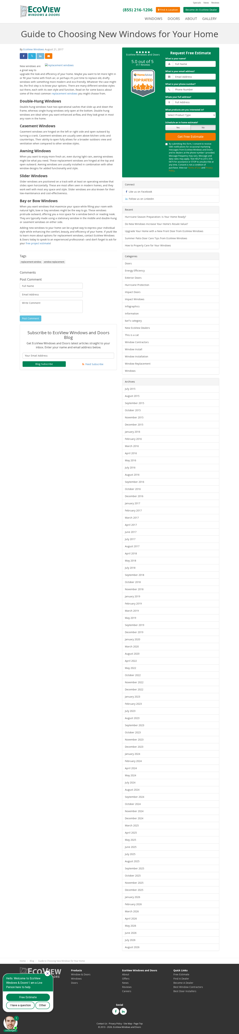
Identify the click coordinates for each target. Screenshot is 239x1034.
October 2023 (133, 732)
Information (132, 313)
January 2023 (132, 696)
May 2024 (130, 775)
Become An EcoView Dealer (201, 9)
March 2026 (132, 911)
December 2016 (134, 496)
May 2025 (130, 839)
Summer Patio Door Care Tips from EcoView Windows (156, 238)
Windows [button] (153, 18)
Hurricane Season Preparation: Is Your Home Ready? (155, 216)
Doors (128, 263)
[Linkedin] (123, 1011)
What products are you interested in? (184, 109)
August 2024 (132, 789)
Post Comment (30, 318)
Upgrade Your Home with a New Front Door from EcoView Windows (164, 231)
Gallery (209, 18)
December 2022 (134, 689)
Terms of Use (194, 167)
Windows (130, 370)
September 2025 (134, 868)
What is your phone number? (180, 84)
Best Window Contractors (188, 987)
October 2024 (133, 804)
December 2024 (134, 818)
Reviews (215, 2)
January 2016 (132, 431)
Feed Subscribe (94, 364)
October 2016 (133, 489)
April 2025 (131, 832)
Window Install (133, 349)
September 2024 (134, 796)
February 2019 (133, 603)
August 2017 (132, 546)
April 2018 (131, 553)
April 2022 (131, 660)
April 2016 (131, 453)
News (206, 2)
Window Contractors (137, 342)
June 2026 (130, 932)
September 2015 (134, 403)
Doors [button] (174, 18)
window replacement (54, 261)
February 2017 (133, 510)
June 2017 (130, 532)
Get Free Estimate (190, 136)
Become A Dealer (183, 982)
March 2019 (132, 610)
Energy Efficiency (135, 270)
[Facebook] (115, 1011)
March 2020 (132, 646)
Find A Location (168, 9)
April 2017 (131, 524)
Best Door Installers (184, 991)
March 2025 (132, 825)
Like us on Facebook (140, 191)
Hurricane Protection (137, 285)
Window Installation (136, 356)
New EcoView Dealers (137, 327)
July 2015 (130, 388)
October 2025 (133, 875)
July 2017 (130, 539)
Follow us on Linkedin (141, 198)
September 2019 (134, 625)
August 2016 (132, 474)
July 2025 (130, 854)
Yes (178, 127)
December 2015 (134, 424)
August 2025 (132, 861)
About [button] (191, 18)
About (125, 974)
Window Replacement (137, 363)
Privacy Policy (115, 1023)
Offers (125, 978)
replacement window (31, 261)
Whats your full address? (178, 97)
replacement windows (65, 93)
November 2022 (134, 682)
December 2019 (134, 632)
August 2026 (132, 947)
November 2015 (134, 417)
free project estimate (38, 243)
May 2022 (130, 668)
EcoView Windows (33, 49)
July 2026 (130, 940)
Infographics (132, 306)
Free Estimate (181, 974)
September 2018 (134, 575)
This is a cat (132, 335)
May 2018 (130, 560)
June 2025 (130, 847)
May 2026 (130, 925)
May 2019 (130, 617)
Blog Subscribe (44, 364)
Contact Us (102, 1023)
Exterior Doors (133, 277)
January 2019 (132, 596)
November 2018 (134, 589)
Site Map (128, 1023)
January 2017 (132, 503)
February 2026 (133, 904)
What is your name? (175, 58)
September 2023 (134, 725)
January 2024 (132, 754)
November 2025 (134, 882)
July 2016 (130, 467)
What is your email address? (180, 71)
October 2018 (133, 582)
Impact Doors (132, 292)
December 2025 (134, 890)
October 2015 (133, 410)
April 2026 (131, 918)
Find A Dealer (181, 978)
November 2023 (134, 739)
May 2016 (130, 460)
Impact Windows (134, 299)
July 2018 (130, 567)
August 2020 (132, 653)
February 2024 (133, 761)
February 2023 (133, 703)
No (203, 127)
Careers (126, 991)
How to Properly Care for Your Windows (148, 245)
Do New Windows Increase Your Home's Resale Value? (156, 224)
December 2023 (134, 746)
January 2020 (132, 639)
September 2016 (134, 481)
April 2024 (131, 768)
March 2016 (132, 446)
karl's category (133, 320)
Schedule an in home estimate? (181, 122)
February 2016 (133, 439)
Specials (197, 2)
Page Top (138, 1023)
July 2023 (130, 711)
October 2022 (133, 675)
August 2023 (132, 718)
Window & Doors (80, 974)
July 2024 (130, 782)
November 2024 (134, 811)
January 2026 (132, 897)
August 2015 (132, 396)
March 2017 (132, 517)
